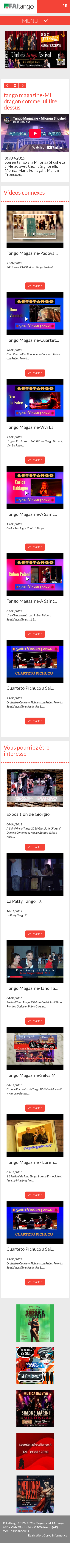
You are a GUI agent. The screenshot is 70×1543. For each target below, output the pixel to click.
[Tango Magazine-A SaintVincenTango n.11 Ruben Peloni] (35, 574)
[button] (35, 226)
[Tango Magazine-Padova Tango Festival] (35, 226)
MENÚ (31, 20)
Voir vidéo (35, 286)
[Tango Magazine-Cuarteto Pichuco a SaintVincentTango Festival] (35, 313)
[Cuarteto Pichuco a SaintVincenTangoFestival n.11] (35, 661)
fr (65, 5)
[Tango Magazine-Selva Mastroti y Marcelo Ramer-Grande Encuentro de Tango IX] (35, 1048)
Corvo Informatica (55, 1535)
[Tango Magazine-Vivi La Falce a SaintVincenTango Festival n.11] (35, 400)
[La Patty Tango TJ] (35, 874)
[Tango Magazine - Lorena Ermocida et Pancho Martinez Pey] (35, 1135)
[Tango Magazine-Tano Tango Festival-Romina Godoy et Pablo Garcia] (35, 961)
